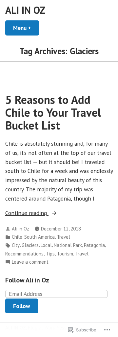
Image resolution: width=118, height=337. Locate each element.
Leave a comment (30, 262)
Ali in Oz (20, 229)
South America (39, 237)
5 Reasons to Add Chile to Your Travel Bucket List (53, 112)
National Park (68, 245)
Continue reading (27, 213)
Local (46, 245)
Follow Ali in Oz (27, 280)
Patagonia (94, 245)
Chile (17, 237)
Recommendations (24, 254)
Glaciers (30, 245)
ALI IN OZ (25, 10)
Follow (21, 306)
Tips (50, 254)
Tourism (65, 254)
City (16, 245)
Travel (63, 237)
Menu (26, 28)
